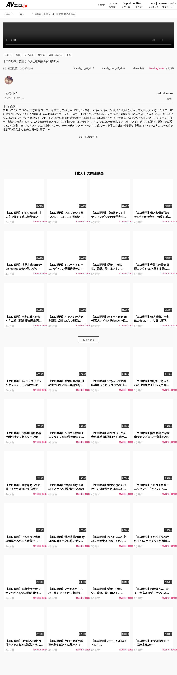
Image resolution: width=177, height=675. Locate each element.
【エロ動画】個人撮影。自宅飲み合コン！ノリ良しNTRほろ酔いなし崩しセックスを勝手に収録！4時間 (151, 322)
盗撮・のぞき (55, 55)
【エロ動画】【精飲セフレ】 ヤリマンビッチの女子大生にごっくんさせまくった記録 (108, 216)
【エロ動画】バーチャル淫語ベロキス (108, 642)
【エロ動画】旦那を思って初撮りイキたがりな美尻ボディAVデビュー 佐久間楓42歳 (23, 489)
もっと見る (88, 339)
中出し (8, 55)
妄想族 (41, 55)
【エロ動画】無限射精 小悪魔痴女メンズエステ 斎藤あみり (152, 435)
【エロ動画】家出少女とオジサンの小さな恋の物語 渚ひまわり (23, 592)
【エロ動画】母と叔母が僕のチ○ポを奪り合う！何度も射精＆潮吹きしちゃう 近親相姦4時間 (152, 218)
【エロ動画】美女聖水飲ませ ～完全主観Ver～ (151, 642)
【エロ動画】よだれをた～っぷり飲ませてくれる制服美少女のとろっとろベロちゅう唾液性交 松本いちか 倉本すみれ (66, 594)
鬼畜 (68, 55)
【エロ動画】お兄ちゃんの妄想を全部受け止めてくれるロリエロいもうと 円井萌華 (108, 540)
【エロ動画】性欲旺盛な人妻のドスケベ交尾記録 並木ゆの (66, 487)
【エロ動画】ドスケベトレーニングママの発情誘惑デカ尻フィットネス (65, 268)
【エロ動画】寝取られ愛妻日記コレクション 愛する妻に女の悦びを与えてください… (152, 268)
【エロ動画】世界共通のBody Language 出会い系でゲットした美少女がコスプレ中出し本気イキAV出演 (24, 270)
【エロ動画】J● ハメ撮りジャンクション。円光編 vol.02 (23, 383)
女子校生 (29, 55)
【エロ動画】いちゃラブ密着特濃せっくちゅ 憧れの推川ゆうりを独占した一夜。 (109, 385)
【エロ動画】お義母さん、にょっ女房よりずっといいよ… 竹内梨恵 (151, 592)
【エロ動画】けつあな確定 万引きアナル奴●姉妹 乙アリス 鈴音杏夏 (23, 644)
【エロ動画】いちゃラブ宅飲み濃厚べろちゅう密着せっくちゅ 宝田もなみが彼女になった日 (23, 542)
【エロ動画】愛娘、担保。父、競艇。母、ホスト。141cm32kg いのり (107, 268)
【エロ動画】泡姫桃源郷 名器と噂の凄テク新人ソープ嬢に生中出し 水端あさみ (23, 437)
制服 (18, 55)
